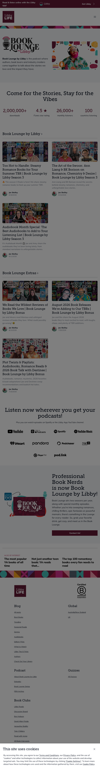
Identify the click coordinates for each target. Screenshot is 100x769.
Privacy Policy (69, 755)
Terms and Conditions (49, 755)
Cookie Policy (89, 764)
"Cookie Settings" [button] (73, 761)
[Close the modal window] (94, 749)
